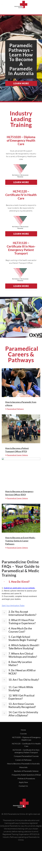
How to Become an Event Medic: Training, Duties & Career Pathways (20, 540)
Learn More (21, 83)
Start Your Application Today (13, 605)
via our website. (19, 588)
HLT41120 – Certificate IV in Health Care (26, 744)
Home (23, 730)
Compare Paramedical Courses (26, 756)
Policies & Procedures (26, 778)
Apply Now (23, 782)
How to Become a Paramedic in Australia (23, 763)
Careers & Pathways (23, 760)
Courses (23, 733)
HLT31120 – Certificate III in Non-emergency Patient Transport (26, 751)
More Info (23, 767)
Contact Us (23, 786)
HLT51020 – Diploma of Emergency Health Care (26, 738)
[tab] (21, 581)
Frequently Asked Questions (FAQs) (26, 775)
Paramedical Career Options (17, 455)
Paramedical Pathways (15, 409)
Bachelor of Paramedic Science (26, 771)
